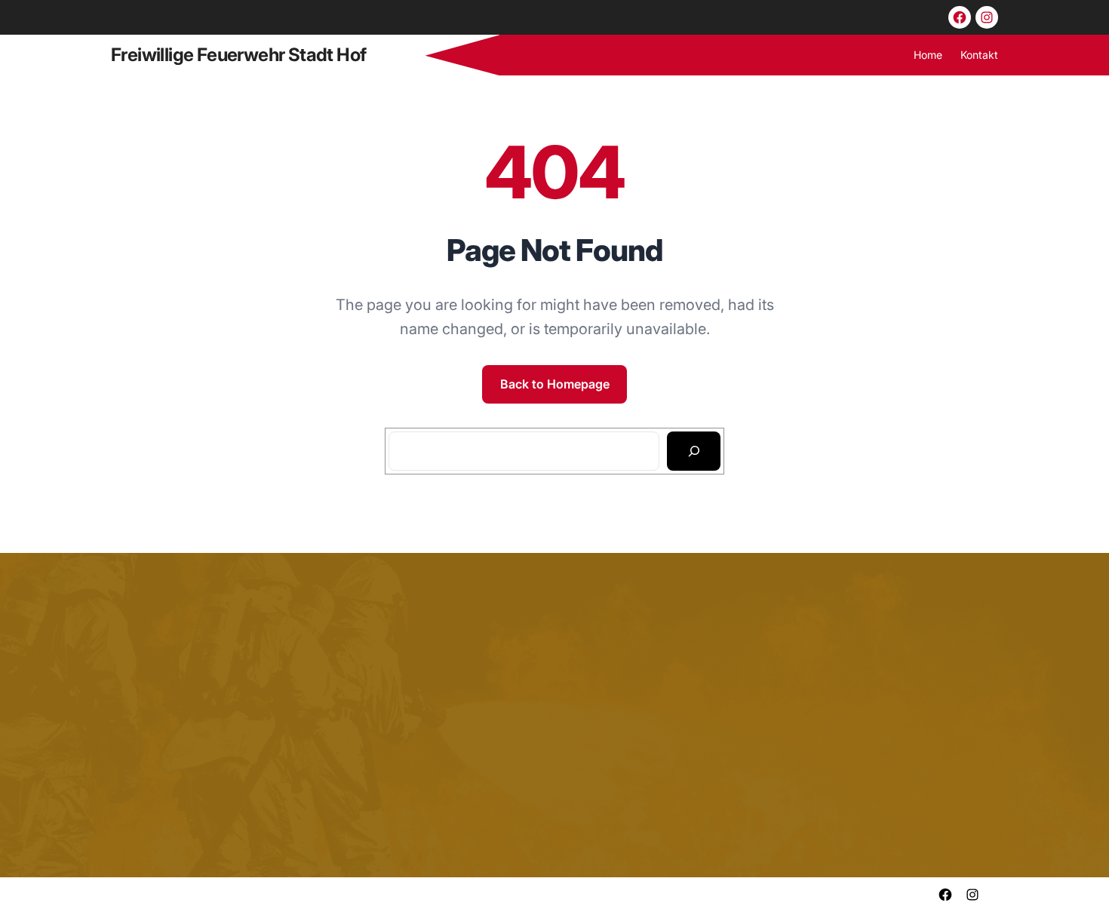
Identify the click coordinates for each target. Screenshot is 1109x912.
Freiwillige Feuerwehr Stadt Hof (238, 55)
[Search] (693, 451)
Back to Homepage (555, 384)
